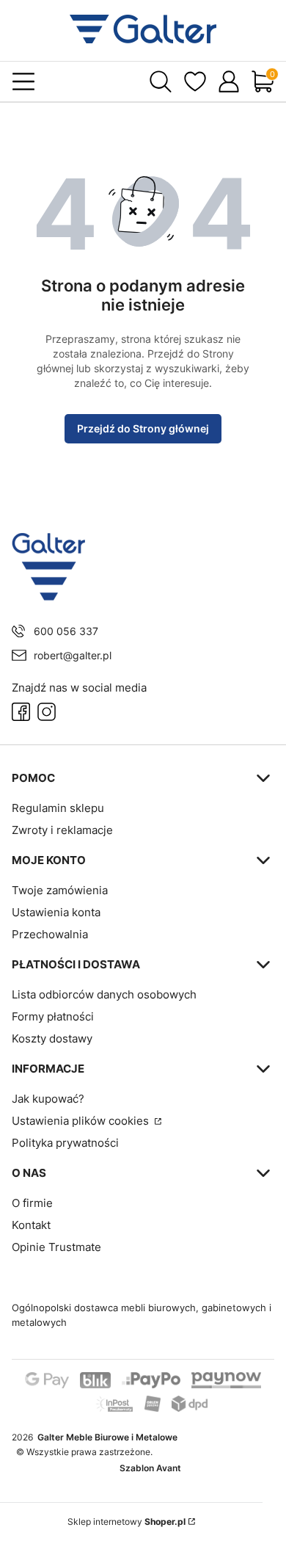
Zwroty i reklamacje (62, 830)
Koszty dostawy (52, 1038)
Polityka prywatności (65, 1143)
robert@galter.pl (72, 655)
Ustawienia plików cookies (82, 1121)
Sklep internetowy (126, 1521)
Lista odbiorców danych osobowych (104, 994)
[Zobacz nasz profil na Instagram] (46, 712)
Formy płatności (53, 1016)
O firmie (32, 1203)
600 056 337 (66, 631)
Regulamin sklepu (58, 808)
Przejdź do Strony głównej (143, 428)
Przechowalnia (50, 934)
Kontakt (31, 1225)
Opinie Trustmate (56, 1247)
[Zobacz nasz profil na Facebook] (21, 712)
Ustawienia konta (56, 912)
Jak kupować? (48, 1099)
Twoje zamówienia (60, 890)
